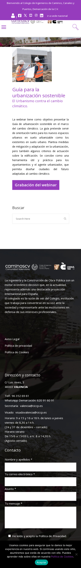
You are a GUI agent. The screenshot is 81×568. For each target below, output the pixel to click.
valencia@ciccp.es (31, 406)
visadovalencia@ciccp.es (31, 412)
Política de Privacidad (52, 536)
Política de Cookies (17, 352)
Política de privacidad (18, 345)
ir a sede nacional (57, 16)
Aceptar (41, 562)
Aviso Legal (12, 339)
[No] (76, 554)
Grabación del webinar (36, 184)
